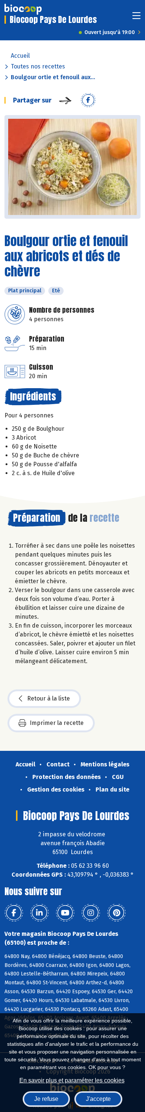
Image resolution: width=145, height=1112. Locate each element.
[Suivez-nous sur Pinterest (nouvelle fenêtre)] (116, 913)
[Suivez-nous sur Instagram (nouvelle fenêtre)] (90, 913)
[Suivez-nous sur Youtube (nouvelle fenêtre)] (65, 913)
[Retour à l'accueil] (23, 9)
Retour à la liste (48, 698)
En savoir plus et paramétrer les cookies (72, 1080)
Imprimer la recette (57, 722)
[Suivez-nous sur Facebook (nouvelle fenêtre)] (13, 913)
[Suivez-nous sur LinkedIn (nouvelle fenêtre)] (39, 913)
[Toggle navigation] (136, 18)
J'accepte (98, 1099)
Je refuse (46, 1099)
